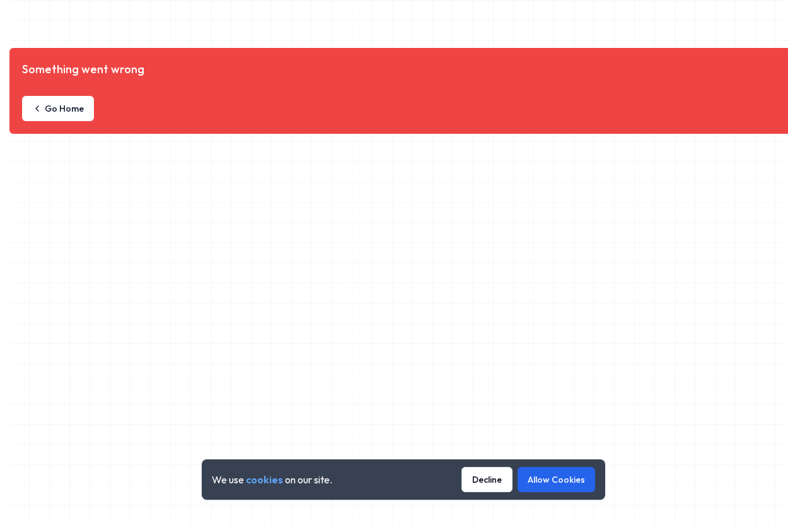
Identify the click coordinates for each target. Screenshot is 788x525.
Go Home (64, 108)
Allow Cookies (556, 479)
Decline (487, 479)
